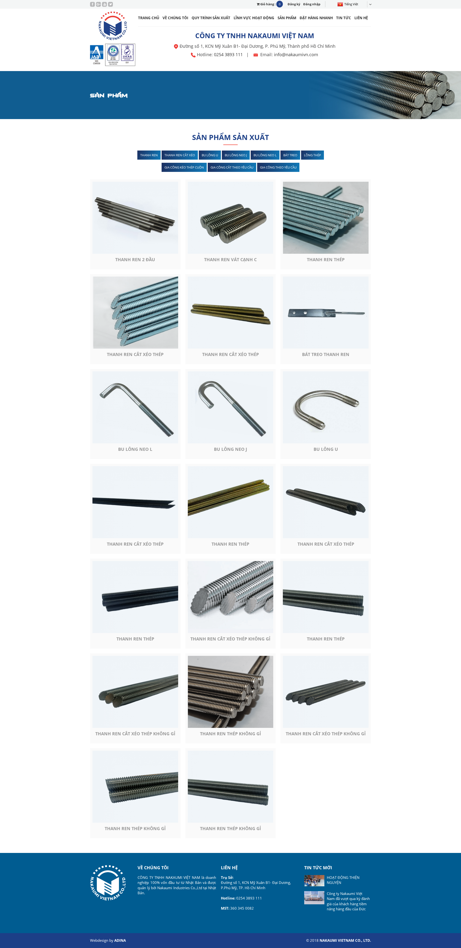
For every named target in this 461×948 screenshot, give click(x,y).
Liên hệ (361, 17)
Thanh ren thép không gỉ (230, 734)
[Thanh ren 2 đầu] (135, 218)
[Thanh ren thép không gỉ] (230, 692)
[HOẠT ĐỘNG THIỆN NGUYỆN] (314, 880)
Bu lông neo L (265, 155)
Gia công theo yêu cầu (278, 167)
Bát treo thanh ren (325, 354)
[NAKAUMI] (113, 26)
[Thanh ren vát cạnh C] (230, 218)
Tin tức (343, 17)
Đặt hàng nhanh (316, 17)
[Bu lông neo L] (135, 407)
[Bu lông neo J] (230, 407)
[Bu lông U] (326, 407)
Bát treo (290, 155)
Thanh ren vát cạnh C (230, 259)
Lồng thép (312, 155)
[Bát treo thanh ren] (326, 313)
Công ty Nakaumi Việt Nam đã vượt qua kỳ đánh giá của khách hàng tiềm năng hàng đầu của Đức (348, 901)
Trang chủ (148, 17)
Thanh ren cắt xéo (179, 155)
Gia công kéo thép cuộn (184, 167)
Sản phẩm (287, 17)
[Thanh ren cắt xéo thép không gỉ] (230, 597)
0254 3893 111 (228, 54)
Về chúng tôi (175, 17)
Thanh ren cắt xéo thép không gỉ (230, 639)
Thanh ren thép (326, 259)
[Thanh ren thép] (326, 218)
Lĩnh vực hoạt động (254, 17)
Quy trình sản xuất (211, 17)
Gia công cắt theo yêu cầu (232, 167)
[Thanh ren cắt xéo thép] (135, 313)
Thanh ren (149, 155)
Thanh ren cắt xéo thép (135, 354)
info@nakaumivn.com (296, 54)
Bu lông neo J (236, 155)
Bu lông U (210, 155)
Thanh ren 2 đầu (135, 259)
